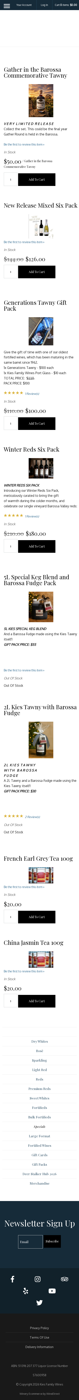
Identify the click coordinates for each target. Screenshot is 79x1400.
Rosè (39, 1051)
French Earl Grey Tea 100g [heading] (38, 858)
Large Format (39, 1136)
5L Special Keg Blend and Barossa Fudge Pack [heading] (36, 580)
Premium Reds (39, 1088)
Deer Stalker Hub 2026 (39, 1174)
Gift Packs (39, 1164)
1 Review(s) (32, 393)
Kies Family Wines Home (39, 30)
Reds (39, 1079)
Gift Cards (39, 1155)
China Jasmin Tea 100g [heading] (33, 942)
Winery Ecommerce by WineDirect (40, 1393)
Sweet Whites (39, 1098)
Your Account (24, 5)
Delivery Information (39, 1347)
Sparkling (39, 1060)
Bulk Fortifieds (39, 1117)
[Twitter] (39, 1302)
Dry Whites (39, 1041)
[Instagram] (37, 1279)
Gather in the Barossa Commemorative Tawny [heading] (35, 72)
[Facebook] (12, 1279)
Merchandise (40, 1183)
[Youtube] (52, 1290)
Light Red (39, 1069)
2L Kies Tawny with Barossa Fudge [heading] (40, 710)
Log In (44, 5)
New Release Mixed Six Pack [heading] (41, 205)
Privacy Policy (39, 1328)
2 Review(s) (32, 817)
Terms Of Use (39, 1337)
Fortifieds (39, 1107)
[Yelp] (26, 1290)
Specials (39, 1126)
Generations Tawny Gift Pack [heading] (35, 305)
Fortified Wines (39, 1145)
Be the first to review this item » (24, 144)
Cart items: (66, 5)
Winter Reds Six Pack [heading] (31, 449)
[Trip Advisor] (64, 1279)
